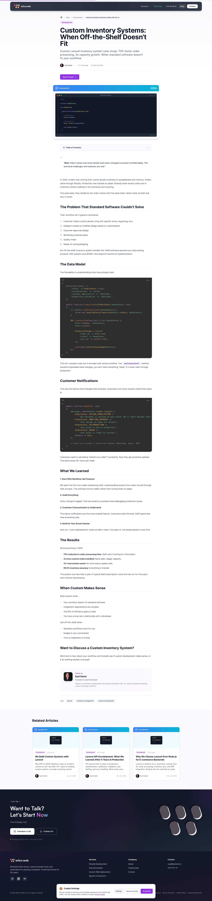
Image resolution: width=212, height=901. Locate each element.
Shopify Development (98, 864)
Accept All (146, 891)
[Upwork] (25, 879)
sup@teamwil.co (174, 864)
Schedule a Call (24, 831)
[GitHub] (12, 879)
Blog (182, 6)
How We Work (171, 6)
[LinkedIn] (18, 879)
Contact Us (48, 831)
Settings (119, 891)
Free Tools (158, 6)
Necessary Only (132, 891)
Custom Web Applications (99, 872)
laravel (69, 701)
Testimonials (133, 868)
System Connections (97, 876)
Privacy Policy (100, 894)
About (130, 864)
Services (144, 6)
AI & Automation (96, 868)
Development (77, 17)
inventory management (85, 701)
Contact (131, 872)
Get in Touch (68, 77)
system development (106, 701)
